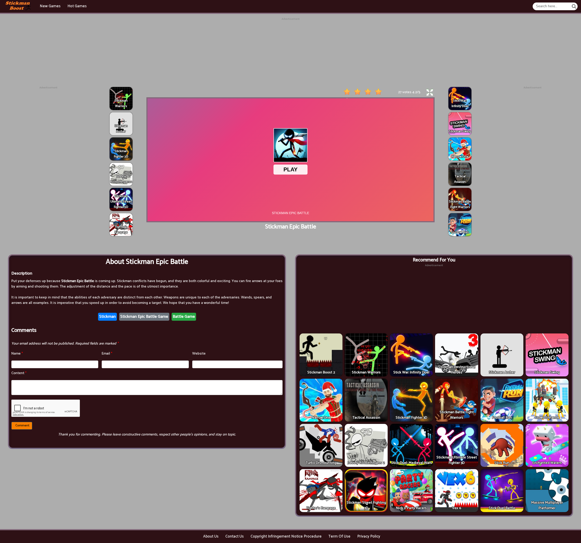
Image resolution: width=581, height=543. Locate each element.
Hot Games (77, 6)
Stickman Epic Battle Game (144, 316)
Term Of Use (339, 536)
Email (107, 353)
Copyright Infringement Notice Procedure (286, 536)
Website (199, 353)
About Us (211, 536)
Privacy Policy (368, 536)
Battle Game (184, 316)
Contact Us (234, 536)
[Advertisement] (290, 53)
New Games (50, 6)
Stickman (107, 316)
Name (17, 353)
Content (19, 373)
